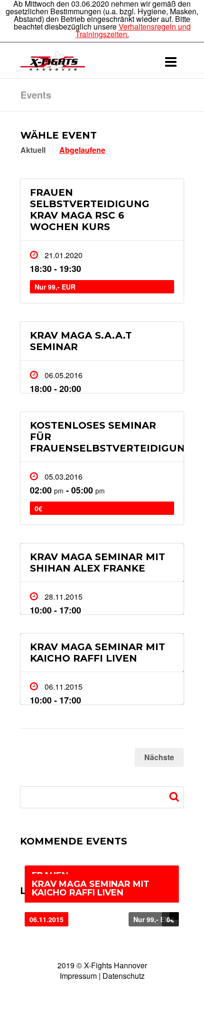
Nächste (159, 757)
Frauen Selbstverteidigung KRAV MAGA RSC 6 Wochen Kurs (89, 209)
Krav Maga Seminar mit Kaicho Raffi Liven (97, 652)
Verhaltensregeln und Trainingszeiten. (133, 30)
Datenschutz (123, 975)
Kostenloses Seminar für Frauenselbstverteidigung (107, 437)
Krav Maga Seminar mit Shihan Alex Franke (97, 562)
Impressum (78, 975)
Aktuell (33, 149)
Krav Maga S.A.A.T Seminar (81, 341)
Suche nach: (175, 797)
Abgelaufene (82, 149)
